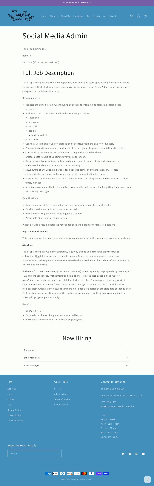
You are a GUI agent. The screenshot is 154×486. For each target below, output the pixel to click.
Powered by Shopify (86, 479)
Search (57, 388)
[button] (53, 16)
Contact (11, 399)
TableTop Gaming (72, 479)
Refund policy (61, 404)
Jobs (10, 394)
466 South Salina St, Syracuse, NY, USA (121, 395)
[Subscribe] (58, 453)
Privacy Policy (14, 415)
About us (12, 388)
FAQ (9, 404)
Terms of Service (15, 420)
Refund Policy (14, 410)
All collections (61, 394)
